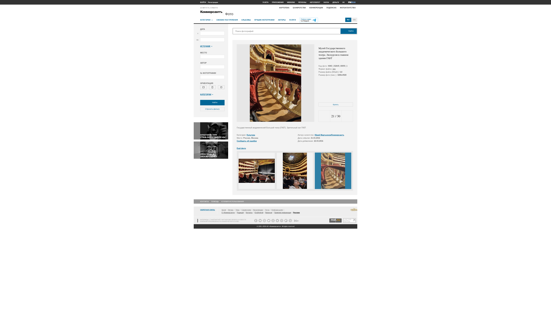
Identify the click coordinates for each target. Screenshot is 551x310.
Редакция (240, 212)
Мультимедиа (258, 210)
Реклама (296, 212)
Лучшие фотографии (264, 20)
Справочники (246, 210)
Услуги (292, 20)
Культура (251, 135)
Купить (335, 105)
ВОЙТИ (203, 2)
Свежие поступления (227, 20)
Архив (224, 210)
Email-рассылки (277, 210)
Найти (214, 102)
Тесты (267, 210)
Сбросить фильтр (212, 109)
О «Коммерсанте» (228, 212)
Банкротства (299, 8)
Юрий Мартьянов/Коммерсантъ (329, 135)
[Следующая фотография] (347, 116)
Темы (237, 210)
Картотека (284, 8)
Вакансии (268, 212)
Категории (205, 20)
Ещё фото (241, 148)
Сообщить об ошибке (247, 141)
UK (343, 2)
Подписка (331, 8)
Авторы (282, 20)
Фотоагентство (348, 8)
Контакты (204, 201)
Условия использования (232, 201)
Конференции (316, 8)
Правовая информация (282, 212)
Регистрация (213, 2)
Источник (205, 46)
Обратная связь (207, 210)
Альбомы (246, 20)
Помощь (215, 201)
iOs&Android (259, 212)
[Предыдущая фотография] (324, 116)
